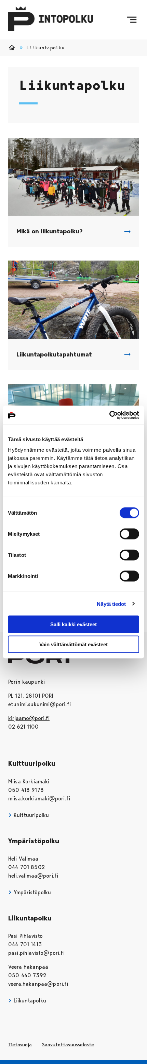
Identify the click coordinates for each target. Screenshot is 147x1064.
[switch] (129, 534)
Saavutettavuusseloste (68, 1045)
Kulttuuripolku (30, 815)
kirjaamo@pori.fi (29, 718)
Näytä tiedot (111, 603)
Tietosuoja (20, 1045)
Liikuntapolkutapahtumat (54, 354)
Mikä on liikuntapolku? (49, 231)
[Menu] (132, 19)
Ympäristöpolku (31, 892)
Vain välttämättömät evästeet (73, 644)
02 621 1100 (23, 727)
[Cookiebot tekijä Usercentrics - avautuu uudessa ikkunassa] (109, 415)
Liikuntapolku (29, 1000)
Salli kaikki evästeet (73, 624)
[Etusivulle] (50, 19)
